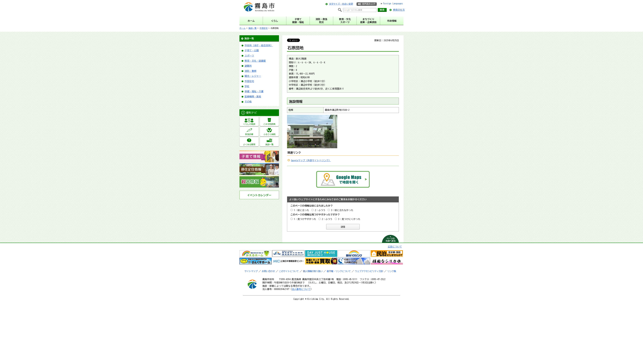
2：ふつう (320, 210)
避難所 (248, 66)
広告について (395, 247)
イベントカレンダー (259, 195)
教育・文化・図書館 (255, 61)
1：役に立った (301, 210)
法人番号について (301, 289)
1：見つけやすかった (305, 219)
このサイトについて (289, 271)
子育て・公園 (252, 50)
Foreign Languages (393, 3)
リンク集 (391, 271)
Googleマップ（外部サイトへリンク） (311, 160)
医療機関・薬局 (253, 96)
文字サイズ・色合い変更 (341, 4)
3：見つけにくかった (349, 219)
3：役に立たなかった (342, 210)
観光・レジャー (253, 76)
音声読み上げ (368, 4)
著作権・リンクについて (339, 271)
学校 (247, 86)
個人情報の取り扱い (313, 271)
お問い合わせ (268, 271)
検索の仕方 (399, 10)
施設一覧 (252, 28)
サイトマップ (251, 271)
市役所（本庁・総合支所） (259, 45)
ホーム (242, 28)
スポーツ (249, 55)
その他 (248, 101)
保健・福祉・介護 (254, 91)
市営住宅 (264, 28)
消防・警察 (250, 71)
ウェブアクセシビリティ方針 (369, 271)
